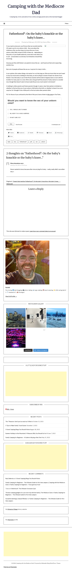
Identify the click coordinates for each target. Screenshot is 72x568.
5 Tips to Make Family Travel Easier (15, 425)
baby (9, 141)
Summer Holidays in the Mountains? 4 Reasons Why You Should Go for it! (26, 433)
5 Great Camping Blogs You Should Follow (17, 429)
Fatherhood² (23, 141)
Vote (11, 124)
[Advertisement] (36, 384)
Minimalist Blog (45, 563)
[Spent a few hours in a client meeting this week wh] (16, 318)
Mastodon (11, 519)
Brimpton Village (12, 509)
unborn (43, 141)
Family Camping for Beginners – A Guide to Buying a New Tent (23, 437)
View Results (19, 124)
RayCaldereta (9, 478)
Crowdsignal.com (56, 124)
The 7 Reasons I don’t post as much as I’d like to (19, 421)
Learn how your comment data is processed (42, 231)
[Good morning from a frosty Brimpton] (56, 318)
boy (15, 141)
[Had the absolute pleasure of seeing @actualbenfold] (16, 338)
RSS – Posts (10, 409)
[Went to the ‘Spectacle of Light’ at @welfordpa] (36, 338)
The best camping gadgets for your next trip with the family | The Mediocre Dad (28, 492)
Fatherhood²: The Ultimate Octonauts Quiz (23, 488)
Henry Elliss (46, 42)
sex (37, 141)
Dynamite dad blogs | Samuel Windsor (16, 498)
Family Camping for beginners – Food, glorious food (25, 484)
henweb (7, 287)
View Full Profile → (11, 296)
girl (31, 141)
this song (50, 94)
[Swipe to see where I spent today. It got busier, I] (36, 318)
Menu (66, 23)
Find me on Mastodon (10, 567)
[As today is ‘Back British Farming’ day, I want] (56, 338)
